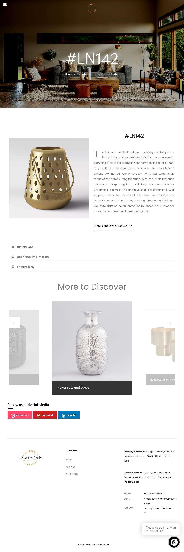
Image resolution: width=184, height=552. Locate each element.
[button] (92, 247)
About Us (70, 466)
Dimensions (25, 247)
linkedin (71, 414)
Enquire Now (25, 267)
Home (69, 459)
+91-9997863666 (153, 493)
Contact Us (72, 474)
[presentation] (14, 322)
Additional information (33, 257)
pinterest (47, 414)
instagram (22, 414)
